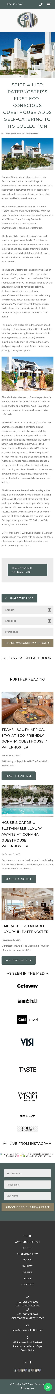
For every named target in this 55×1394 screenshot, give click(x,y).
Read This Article (19, 775)
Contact (27, 1284)
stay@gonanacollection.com (27, 1329)
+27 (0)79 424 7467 (27, 1314)
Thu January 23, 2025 (11, 940)
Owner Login (28, 1388)
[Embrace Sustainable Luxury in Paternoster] (27, 903)
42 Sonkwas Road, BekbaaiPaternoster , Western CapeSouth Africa (27, 1346)
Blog (27, 1278)
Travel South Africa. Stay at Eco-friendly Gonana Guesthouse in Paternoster (25, 738)
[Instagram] (25, 1362)
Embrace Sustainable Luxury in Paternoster (25, 929)
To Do (27, 1260)
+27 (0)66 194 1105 (27, 1301)
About (27, 1247)
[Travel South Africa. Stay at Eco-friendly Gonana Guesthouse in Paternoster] (27, 707)
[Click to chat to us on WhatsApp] (48, 1387)
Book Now (15, 4)
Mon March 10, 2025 (11, 755)
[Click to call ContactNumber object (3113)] (41, 4)
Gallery (27, 1266)
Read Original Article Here (22, 570)
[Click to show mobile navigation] (50, 4)
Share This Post (21, 598)
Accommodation (27, 1241)
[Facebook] (31, 1362)
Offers (27, 1272)
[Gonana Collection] (27, 19)
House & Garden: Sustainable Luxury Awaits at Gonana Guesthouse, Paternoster (22, 834)
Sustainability (27, 1254)
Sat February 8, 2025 (11, 854)
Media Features (32, 133)
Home (28, 1235)
